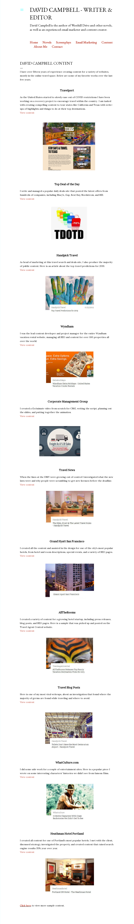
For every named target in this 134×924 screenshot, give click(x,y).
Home (34, 42)
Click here (25, 905)
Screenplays (63, 42)
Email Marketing (86, 42)
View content (27, 112)
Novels (46, 42)
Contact (57, 46)
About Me (40, 46)
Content (107, 42)
